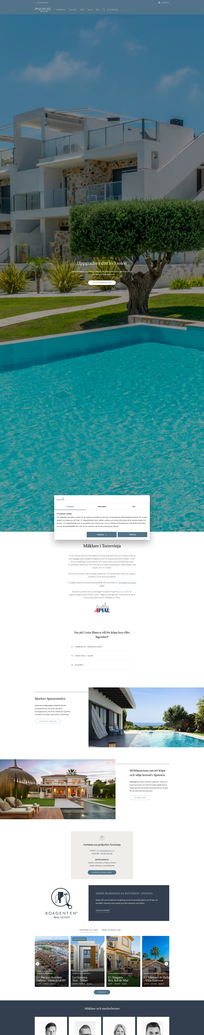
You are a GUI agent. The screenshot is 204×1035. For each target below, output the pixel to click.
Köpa (82, 10)
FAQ (97, 10)
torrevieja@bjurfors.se (105, 850)
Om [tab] (133, 506)
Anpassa (100, 534)
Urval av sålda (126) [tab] (111, 930)
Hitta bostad (112, 10)
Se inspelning (140, 798)
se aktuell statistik (47, 721)
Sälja (90, 10)
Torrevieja (61, 10)
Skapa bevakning (103, 910)
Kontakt (73, 10)
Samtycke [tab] (70, 506)
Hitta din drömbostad (102, 283)
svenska (165, 3)
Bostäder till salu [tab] (89, 930)
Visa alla (102, 992)
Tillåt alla (132, 534)
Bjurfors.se (43, 3)
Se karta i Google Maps (102, 872)
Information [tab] (102, 506)
